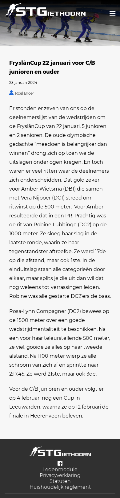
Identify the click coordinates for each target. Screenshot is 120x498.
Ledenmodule (60, 469)
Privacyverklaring (60, 475)
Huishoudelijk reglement (60, 487)
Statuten (60, 481)
